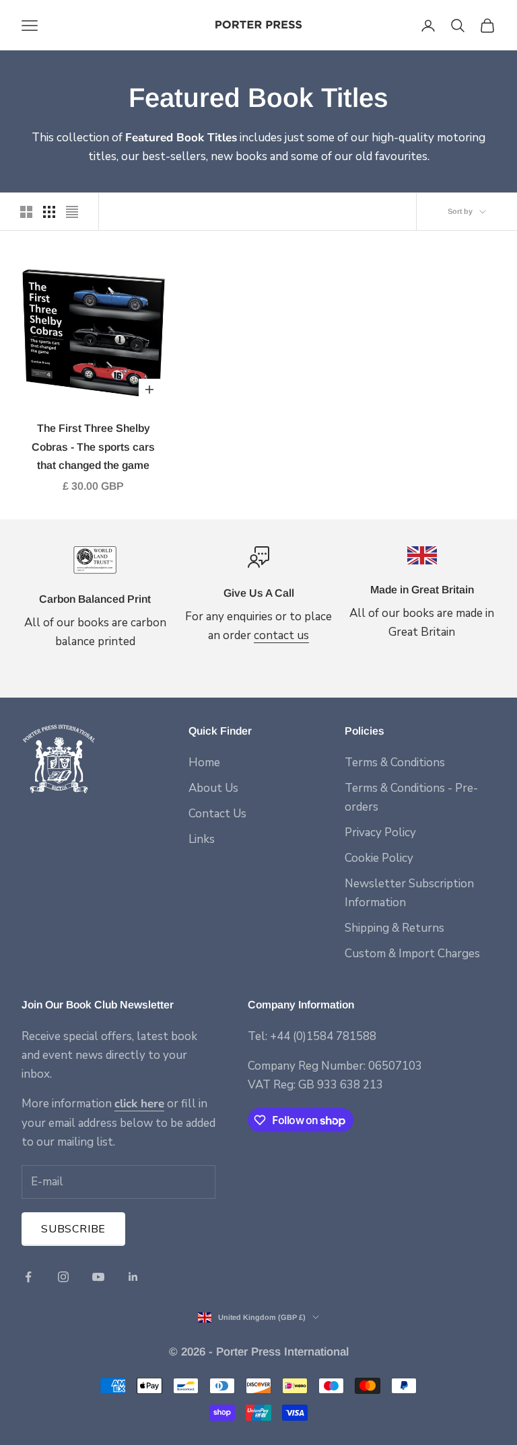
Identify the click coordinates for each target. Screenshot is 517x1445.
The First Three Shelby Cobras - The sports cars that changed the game (93, 446)
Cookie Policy (379, 858)
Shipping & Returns (394, 928)
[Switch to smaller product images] (49, 212)
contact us (281, 635)
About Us (213, 788)
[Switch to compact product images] (72, 212)
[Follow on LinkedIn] (133, 1277)
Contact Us (217, 813)
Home (204, 762)
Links (201, 839)
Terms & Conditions (395, 762)
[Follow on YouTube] (98, 1277)
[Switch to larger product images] (26, 212)
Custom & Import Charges (412, 953)
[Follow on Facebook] (28, 1277)
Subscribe (73, 1229)
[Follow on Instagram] (63, 1277)
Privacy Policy (380, 832)
